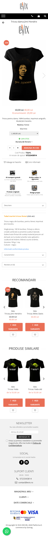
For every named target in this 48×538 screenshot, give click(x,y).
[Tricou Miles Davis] (35, 298)
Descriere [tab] (7, 205)
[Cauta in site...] (45, 16)
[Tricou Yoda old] (35, 369)
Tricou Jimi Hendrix (13, 313)
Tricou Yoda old (35, 389)
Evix (13, 311)
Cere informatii (33, 162)
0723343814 (25, 478)
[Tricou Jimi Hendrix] (13, 298)
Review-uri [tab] (9, 264)
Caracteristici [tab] (9, 255)
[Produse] (3, 17)
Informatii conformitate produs (16, 249)
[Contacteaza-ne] (32, 16)
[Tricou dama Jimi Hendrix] (24, 73)
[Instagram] (26, 462)
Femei (26, 125)
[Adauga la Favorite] (13, 335)
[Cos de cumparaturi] (39, 16)
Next (44, 75)
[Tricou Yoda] (13, 369)
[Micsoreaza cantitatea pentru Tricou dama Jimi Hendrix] (10, 148)
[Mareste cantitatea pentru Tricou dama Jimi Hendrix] (18, 148)
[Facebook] (21, 462)
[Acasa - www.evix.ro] (24, 6)
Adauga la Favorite (13, 162)
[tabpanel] (24, 73)
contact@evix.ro (25, 482)
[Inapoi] (2, 22)
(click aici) (19, 216)
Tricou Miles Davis (35, 313)
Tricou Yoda (13, 389)
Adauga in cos (31, 148)
